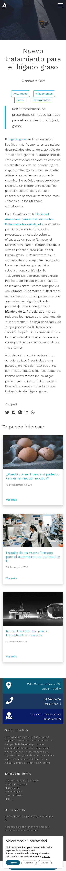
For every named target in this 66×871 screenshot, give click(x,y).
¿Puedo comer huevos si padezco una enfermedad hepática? (32, 476)
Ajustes (44, 862)
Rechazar (29, 862)
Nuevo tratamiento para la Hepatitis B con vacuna (27, 633)
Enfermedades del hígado (24, 780)
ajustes (46, 856)
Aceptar (13, 862)
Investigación (16, 791)
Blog (10, 799)
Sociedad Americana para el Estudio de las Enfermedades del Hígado (29, 219)
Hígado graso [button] (44, 93)
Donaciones (15, 795)
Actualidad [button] (20, 93)
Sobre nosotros (17, 784)
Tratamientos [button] (41, 100)
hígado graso (17, 139)
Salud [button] (20, 100)
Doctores (14, 788)
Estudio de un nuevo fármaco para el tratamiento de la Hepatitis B (33, 557)
